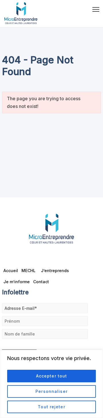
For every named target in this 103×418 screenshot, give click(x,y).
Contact (41, 281)
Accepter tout (51, 375)
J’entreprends (55, 270)
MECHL (28, 270)
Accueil (10, 270)
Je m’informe (16, 281)
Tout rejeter (51, 406)
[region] (51, 384)
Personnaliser (51, 391)
